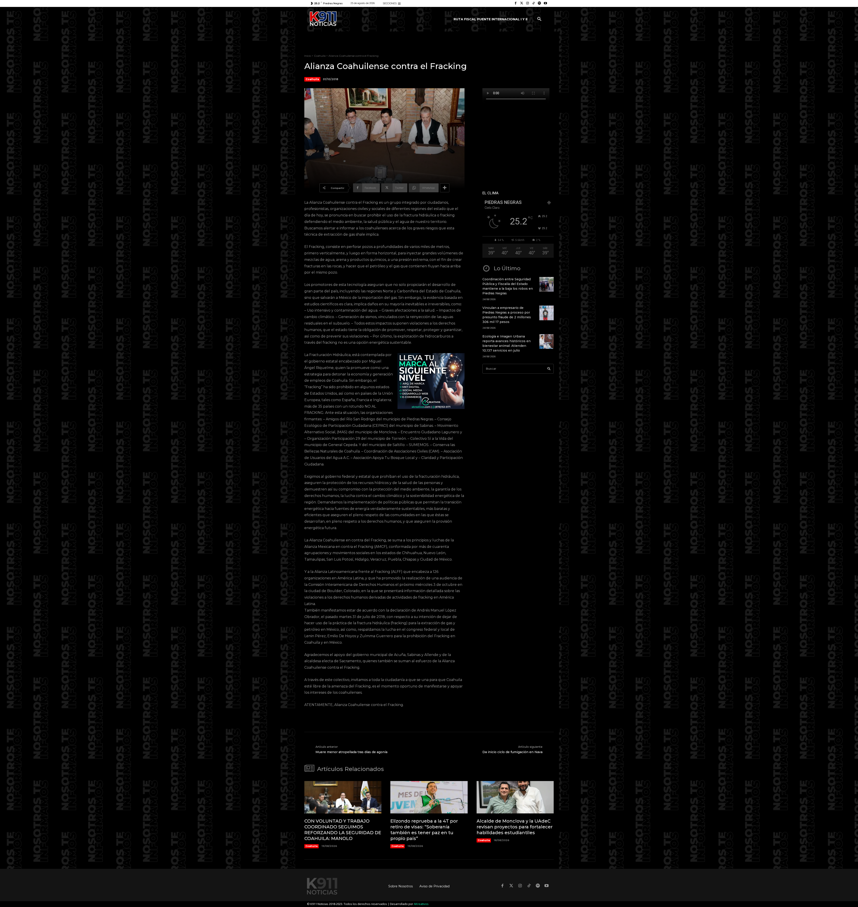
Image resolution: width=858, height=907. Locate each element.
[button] (539, 19)
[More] (444, 187)
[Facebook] (516, 3)
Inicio (307, 55)
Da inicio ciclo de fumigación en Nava (512, 752)
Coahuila (320, 55)
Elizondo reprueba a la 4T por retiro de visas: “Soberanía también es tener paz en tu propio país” (424, 829)
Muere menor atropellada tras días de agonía (351, 752)
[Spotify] (539, 3)
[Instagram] (528, 3)
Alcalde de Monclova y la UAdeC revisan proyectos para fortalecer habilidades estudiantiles (515, 826)
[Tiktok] (533, 3)
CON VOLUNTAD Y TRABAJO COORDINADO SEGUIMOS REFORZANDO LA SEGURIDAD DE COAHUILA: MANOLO (342, 829)
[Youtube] (545, 3)
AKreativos (421, 904)
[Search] (549, 369)
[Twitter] (522, 3)
